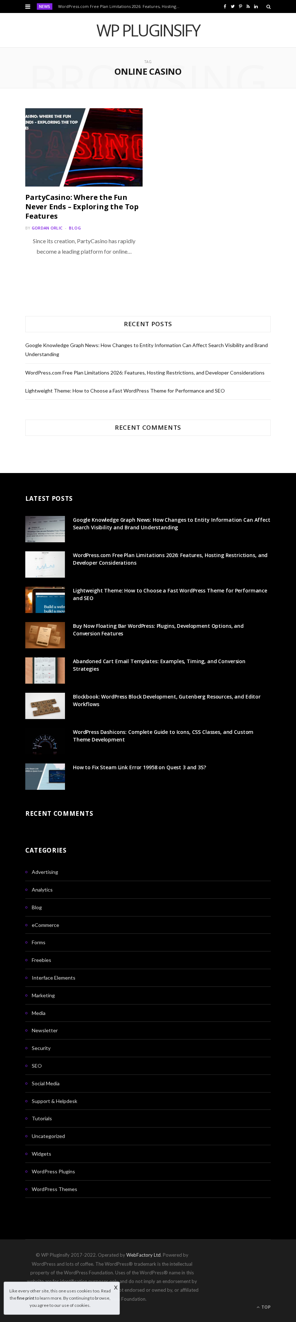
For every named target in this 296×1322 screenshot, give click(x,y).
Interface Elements (53, 978)
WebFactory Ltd (143, 1255)
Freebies (41, 960)
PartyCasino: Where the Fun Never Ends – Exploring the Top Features (82, 206)
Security (41, 1048)
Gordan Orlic (47, 228)
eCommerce (45, 925)
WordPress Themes (54, 1189)
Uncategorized (48, 1136)
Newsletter (45, 1030)
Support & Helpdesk (54, 1101)
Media (38, 1013)
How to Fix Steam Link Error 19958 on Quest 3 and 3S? (139, 767)
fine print (25, 1298)
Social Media (46, 1083)
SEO (37, 1066)
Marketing (43, 995)
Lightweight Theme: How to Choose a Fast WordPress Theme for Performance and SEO (125, 391)
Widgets (41, 1154)
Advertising (45, 872)
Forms (38, 942)
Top (265, 1307)
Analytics (42, 890)
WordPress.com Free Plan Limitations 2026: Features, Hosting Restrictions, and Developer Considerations (120, 6)
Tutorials (42, 1118)
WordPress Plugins (53, 1171)
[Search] (268, 6)
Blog (75, 228)
